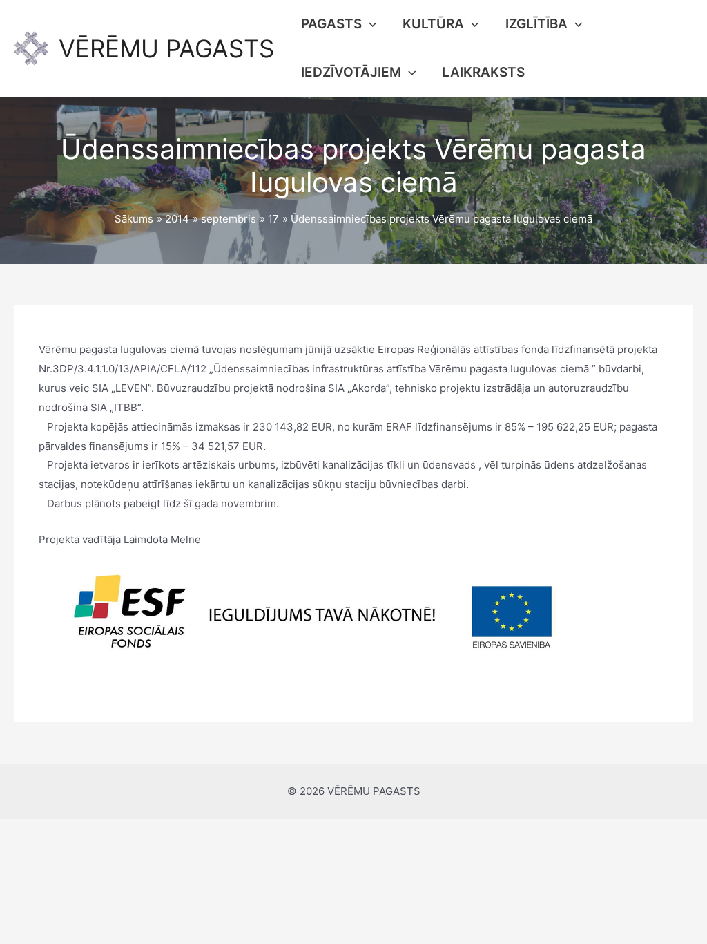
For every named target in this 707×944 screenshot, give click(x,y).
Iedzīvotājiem (351, 72)
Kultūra (433, 24)
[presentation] (369, 24)
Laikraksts (483, 72)
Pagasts (331, 24)
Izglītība (536, 24)
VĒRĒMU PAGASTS (166, 48)
